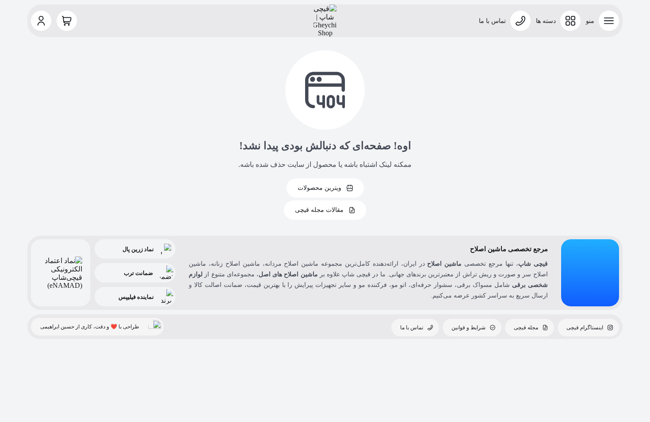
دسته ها (546, 21)
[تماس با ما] (520, 21)
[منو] (609, 21)
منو (590, 21)
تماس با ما (492, 21)
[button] (41, 21)
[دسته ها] (570, 21)
